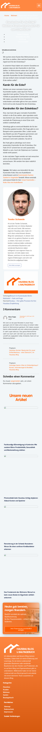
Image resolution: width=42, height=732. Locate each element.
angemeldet (15, 381)
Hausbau (6, 687)
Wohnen (14, 15)
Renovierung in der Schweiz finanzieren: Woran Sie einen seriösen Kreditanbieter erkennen (19, 546)
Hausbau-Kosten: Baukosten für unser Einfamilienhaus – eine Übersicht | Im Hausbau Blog (22, 352)
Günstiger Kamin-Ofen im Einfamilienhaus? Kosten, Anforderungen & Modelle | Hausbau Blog (23, 367)
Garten (5, 695)
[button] (39, 5)
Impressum (8, 712)
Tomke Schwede (16, 219)
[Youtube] (12, 721)
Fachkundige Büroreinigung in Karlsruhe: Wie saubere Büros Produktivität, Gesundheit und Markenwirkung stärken (20, 447)
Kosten (6, 690)
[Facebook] (6, 721)
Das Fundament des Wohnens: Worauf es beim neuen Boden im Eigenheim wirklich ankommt (19, 595)
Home (6, 15)
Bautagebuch (8, 697)
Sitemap (7, 706)
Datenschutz (9, 709)
